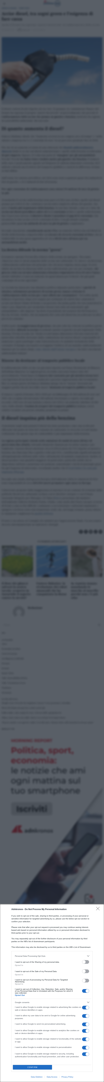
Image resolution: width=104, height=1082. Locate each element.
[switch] (85, 962)
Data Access (52, 1077)
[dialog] (52, 993)
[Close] (98, 909)
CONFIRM (32, 1067)
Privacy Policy (67, 1077)
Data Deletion (37, 1077)
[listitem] (52, 956)
